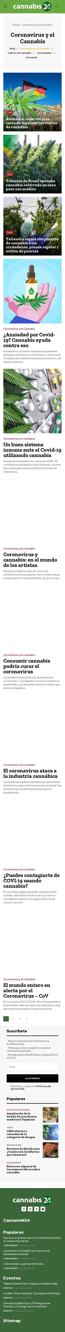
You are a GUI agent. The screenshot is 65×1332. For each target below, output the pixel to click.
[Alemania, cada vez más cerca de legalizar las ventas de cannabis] (32, 102)
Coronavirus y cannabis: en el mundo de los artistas (30, 559)
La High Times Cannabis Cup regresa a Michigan (31, 1293)
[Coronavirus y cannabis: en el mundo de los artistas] (32, 511)
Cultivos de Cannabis (19, 53)
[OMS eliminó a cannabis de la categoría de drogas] (50, 1132)
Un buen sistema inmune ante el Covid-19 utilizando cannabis (32, 449)
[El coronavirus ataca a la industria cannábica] (32, 727)
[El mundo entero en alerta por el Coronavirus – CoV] (32, 941)
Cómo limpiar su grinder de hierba (23, 1264)
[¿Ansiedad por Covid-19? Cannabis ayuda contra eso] (32, 291)
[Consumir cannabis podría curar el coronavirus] (32, 617)
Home (16, 24)
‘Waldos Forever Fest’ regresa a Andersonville (30, 1283)
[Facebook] (24, 1209)
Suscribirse (32, 1078)
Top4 (9, 112)
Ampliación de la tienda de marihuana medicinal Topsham (22, 1116)
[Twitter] (36, 1209)
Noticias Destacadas (18, 1110)
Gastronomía (14, 1145)
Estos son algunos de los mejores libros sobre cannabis (23, 1169)
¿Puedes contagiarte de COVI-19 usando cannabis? (31, 880)
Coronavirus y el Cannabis (35, 48)
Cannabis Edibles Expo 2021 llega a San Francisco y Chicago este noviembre (26, 1304)
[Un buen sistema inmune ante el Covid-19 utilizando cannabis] (32, 401)
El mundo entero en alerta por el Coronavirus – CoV (26, 990)
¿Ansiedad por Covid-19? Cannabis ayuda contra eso (29, 339)
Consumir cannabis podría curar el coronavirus (26, 666)
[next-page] (26, 1018)
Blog (12, 48)
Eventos (7, 1288)
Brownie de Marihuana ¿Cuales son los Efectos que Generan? (23, 1152)
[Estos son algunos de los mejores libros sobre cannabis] (50, 1167)
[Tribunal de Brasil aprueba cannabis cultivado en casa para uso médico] (32, 164)
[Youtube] (42, 1209)
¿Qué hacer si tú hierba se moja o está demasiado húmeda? (26, 1252)
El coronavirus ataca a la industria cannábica (30, 773)
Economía (31, 57)
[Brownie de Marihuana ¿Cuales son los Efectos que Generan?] (50, 1150)
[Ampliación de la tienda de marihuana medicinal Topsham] (50, 1115)
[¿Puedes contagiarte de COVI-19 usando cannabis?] (32, 831)
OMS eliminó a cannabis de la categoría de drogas (21, 1134)
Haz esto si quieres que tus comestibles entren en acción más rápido (32, 1239)
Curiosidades (44, 53)
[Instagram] (30, 1209)
